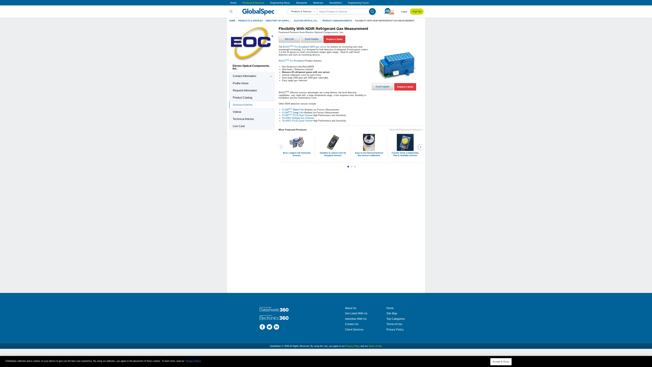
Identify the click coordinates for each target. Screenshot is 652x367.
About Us (350, 308)
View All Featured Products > (406, 129)
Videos (237, 111)
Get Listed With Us (356, 313)
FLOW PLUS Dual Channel (297, 115)
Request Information (245, 90)
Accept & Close (501, 361)
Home (233, 2)
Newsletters (335, 2)
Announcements (242, 104)
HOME (232, 21)
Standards (301, 2)
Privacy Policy (395, 329)
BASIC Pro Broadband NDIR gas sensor (305, 47)
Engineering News (280, 2)
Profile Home (241, 83)
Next (421, 147)
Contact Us (351, 324)
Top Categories (395, 318)
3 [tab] (355, 165)
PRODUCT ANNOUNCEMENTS (337, 21)
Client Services (354, 329)
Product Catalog (242, 97)
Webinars (318, 2)
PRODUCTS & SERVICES (250, 21)
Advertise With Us (356, 318)
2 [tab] (351, 165)
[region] (326, 361)
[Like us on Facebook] (262, 327)
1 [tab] (348, 165)
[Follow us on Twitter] (269, 327)
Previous (281, 147)
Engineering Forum (358, 2)
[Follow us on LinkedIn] (276, 327)
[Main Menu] (231, 11)
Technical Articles (243, 119)
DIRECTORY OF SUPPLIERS (279, 21)
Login (404, 11)
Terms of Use (394, 324)
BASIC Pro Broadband (292, 60)
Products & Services (253, 2)
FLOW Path (293, 109)
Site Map (391, 313)
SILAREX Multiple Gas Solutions (298, 118)
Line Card (239, 126)
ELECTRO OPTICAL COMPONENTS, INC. (313, 21)
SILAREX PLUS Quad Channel (297, 120)
